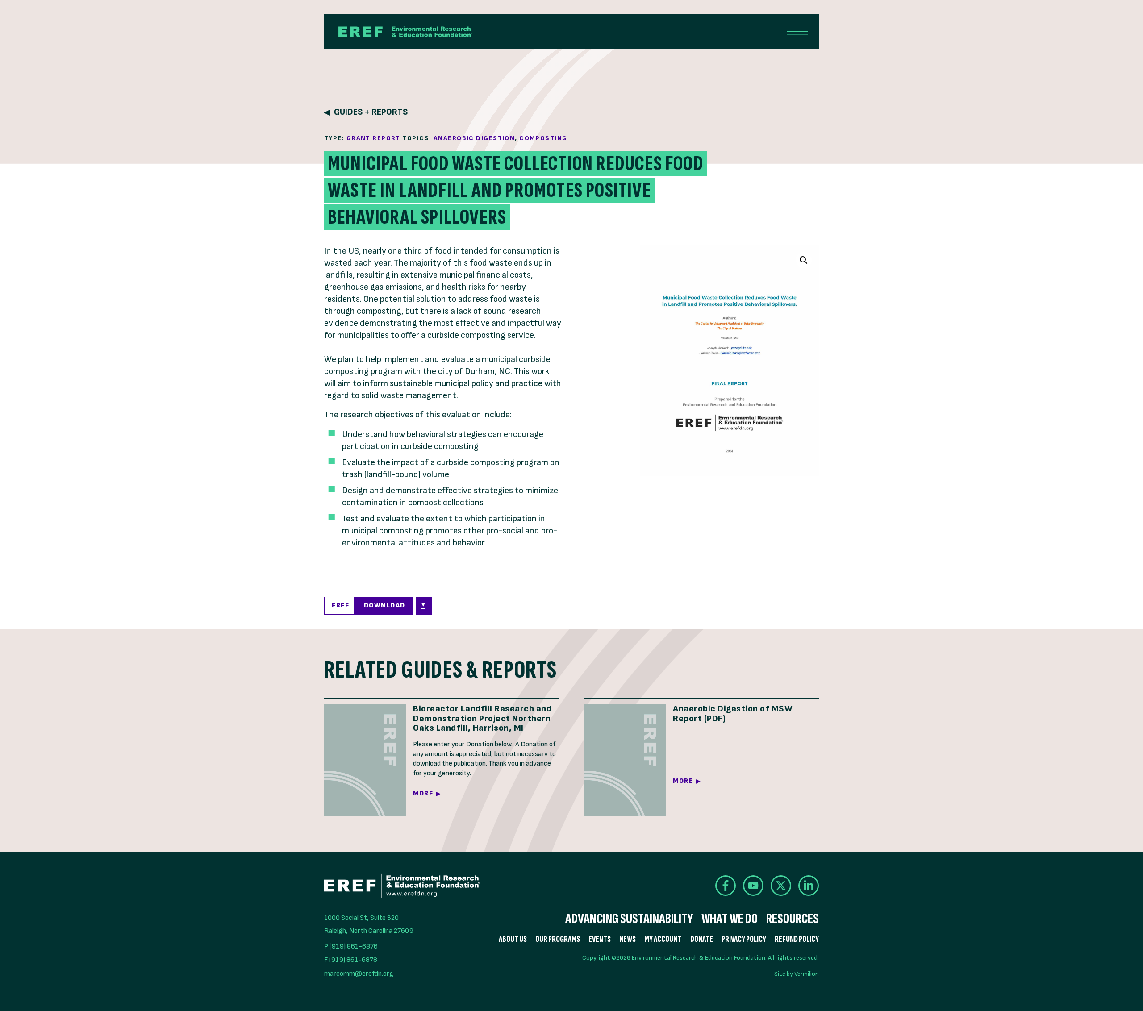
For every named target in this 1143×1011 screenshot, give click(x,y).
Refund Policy (797, 939)
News (627, 939)
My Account (662, 939)
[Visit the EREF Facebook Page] (725, 885)
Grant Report (373, 138)
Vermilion (806, 974)
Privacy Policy (744, 939)
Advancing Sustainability (629, 919)
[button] (804, 260)
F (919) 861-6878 (350, 960)
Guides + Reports (371, 112)
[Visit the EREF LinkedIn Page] (808, 885)
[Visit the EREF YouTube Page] (753, 885)
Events (599, 939)
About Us (513, 939)
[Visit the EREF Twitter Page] (781, 885)
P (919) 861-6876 (351, 946)
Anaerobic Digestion (474, 138)
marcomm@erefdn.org (358, 973)
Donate (701, 939)
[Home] (405, 31)
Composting (543, 138)
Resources (792, 919)
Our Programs (557, 939)
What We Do (729, 919)
